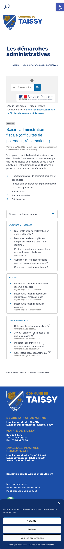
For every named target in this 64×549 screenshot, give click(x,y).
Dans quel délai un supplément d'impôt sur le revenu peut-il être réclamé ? (30, 241)
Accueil (16, 65)
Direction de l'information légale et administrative (28, 372)
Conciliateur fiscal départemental (31, 352)
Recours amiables (21, 195)
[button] (60, 7)
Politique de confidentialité (41, 545)
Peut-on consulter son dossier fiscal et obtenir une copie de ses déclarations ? (32, 252)
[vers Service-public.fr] (35, 98)
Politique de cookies (18, 545)
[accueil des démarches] (32, 80)
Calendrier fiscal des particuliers (30, 326)
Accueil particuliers (17, 106)
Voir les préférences (32, 537)
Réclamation (18, 199)
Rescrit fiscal (18, 191)
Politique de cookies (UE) (21, 491)
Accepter (32, 520)
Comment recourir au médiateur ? (31, 267)
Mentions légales (16, 484)
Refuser (32, 529)
